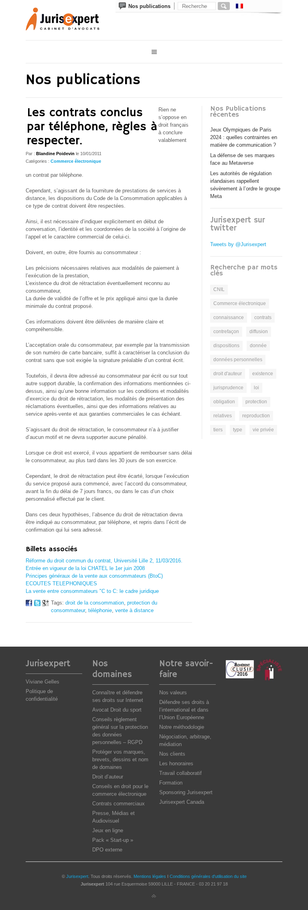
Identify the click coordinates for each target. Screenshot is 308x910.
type (237, 430)
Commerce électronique (76, 161)
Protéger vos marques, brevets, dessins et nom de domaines (120, 759)
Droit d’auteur (107, 777)
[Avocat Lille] (68, 20)
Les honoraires (176, 763)
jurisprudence (228, 387)
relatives (222, 416)
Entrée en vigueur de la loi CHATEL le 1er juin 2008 (85, 568)
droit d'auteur (227, 373)
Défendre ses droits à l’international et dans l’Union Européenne (184, 709)
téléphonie (100, 610)
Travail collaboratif (180, 773)
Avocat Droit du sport (117, 710)
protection (256, 401)
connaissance (228, 317)
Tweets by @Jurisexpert (238, 244)
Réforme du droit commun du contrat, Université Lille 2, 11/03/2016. (104, 561)
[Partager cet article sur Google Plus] (46, 604)
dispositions (226, 345)
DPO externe (107, 850)
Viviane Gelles (42, 682)
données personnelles (237, 359)
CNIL (219, 289)
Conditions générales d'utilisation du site (208, 876)
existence (262, 373)
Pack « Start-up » (112, 840)
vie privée (263, 430)
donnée (258, 345)
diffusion (258, 331)
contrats (263, 317)
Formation (170, 783)
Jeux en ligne (107, 830)
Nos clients (172, 754)
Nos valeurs (173, 693)
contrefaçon (226, 331)
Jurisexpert (77, 876)
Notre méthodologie (181, 727)
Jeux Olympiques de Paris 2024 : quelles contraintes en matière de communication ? (243, 137)
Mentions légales (150, 876)
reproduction (256, 416)
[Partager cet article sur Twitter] (37, 604)
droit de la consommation (94, 603)
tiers (218, 430)
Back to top (154, 896)
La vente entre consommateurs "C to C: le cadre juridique (92, 591)
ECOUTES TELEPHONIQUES (61, 583)
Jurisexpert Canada (181, 802)
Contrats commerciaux (118, 804)
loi (256, 387)
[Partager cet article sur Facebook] (29, 604)
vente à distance (134, 610)
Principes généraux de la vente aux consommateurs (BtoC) (94, 576)
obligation (224, 401)
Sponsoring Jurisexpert (186, 792)
